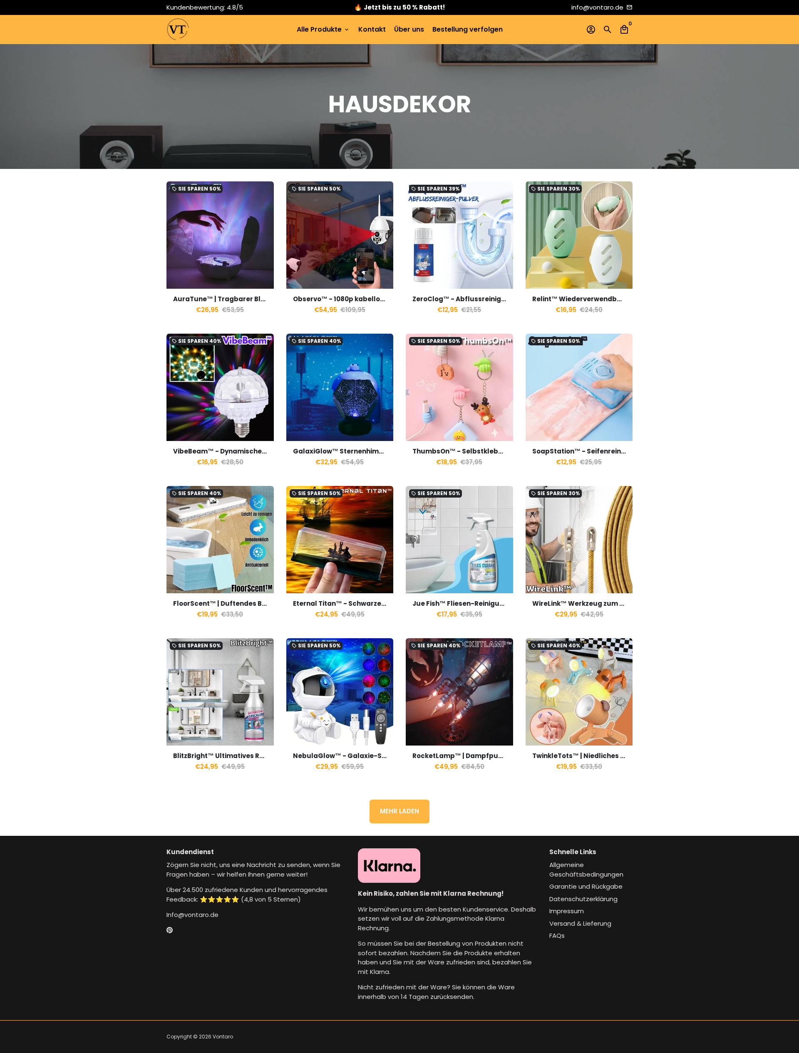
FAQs (557, 935)
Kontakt (372, 29)
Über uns (409, 29)
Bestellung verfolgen (467, 29)
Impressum (566, 911)
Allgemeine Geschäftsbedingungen (586, 869)
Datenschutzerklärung (583, 898)
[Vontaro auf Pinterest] (169, 930)
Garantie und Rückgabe (586, 886)
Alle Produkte (323, 29)
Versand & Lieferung (580, 923)
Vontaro (223, 1036)
